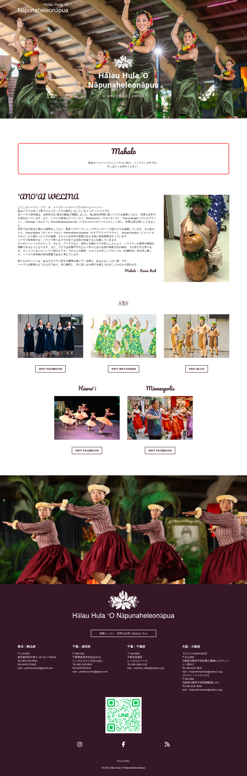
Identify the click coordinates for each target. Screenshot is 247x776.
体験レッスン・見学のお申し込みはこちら (123, 633)
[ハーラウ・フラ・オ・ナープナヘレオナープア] (80, 744)
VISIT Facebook (50, 369)
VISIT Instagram (123, 369)
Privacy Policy (123, 761)
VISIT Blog (197, 369)
